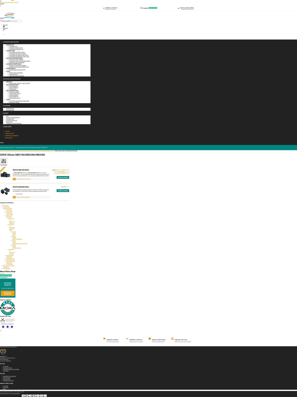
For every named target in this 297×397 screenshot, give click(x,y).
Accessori (5, 205)
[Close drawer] (0, 5)
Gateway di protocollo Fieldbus (12, 221)
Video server (9, 264)
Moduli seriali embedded (10, 256)
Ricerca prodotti (6, 21)
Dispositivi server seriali (9, 213)
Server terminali (10, 260)
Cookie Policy (6, 379)
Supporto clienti (7, 368)
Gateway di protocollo (27, 151)
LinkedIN (5, 386)
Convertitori (9, 211)
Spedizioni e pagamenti (9, 376)
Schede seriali (10, 258)
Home (1, 151)
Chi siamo (6, 366)
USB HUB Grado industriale (10, 262)
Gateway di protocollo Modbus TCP (44, 151)
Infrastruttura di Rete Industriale (8, 266)
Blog (4, 389)
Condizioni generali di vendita (11, 369)
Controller (8, 210)
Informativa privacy (8, 380)
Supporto (5, 28)
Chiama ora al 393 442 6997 (8, 293)
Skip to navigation (5, 2)
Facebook (5, 387)
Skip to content (14, 2)
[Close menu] (0, 1)
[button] (2, 34)
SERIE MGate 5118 (14, 233)
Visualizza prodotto (63, 177)
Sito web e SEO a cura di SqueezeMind (10, 393)
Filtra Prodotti (4, 165)
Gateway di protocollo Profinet (12, 252)
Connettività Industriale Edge (12, 151)
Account (5, 25)
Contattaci (6, 371)
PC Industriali (6, 268)
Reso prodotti (6, 377)
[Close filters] (0, 330)
